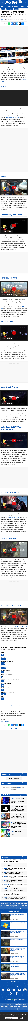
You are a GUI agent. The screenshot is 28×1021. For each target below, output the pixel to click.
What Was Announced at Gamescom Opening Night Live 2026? (15, 885)
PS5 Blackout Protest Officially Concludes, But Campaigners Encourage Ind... (14, 881)
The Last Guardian (8, 538)
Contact (3, 905)
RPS (23, 1009)
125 (9, 835)
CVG (19, 1009)
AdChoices (15, 999)
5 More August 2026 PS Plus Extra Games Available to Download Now (13, 873)
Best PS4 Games (5, 721)
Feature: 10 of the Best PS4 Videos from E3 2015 (14, 13)
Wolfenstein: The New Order (13, 117)
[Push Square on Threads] (11, 994)
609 (8, 811)
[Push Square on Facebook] (16, 994)
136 (9, 827)
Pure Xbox (15, 1004)
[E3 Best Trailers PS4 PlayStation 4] (14, 55)
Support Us (24, 903)
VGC (6, 1009)
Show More (14, 981)
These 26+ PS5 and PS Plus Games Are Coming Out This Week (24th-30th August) (15, 898)
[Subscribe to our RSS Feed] (3, 990)
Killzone (22, 301)
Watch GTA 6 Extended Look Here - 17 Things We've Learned (14, 869)
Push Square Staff (9, 19)
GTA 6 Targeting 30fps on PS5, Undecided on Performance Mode (13, 893)
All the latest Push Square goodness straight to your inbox (14, 1014)
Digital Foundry (4, 1006)
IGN (19, 1006)
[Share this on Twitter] (17, 23)
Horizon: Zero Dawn (9, 278)
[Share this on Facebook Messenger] (22, 23)
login (11, 705)
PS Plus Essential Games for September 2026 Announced (15, 864)
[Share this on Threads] (20, 23)
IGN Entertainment (21, 998)
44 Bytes (9, 999)
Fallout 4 (4, 176)
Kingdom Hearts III (8, 322)
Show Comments (14, 778)
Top (3, 903)
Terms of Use (17, 905)
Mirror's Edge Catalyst (14, 517)
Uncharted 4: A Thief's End (12, 605)
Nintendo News (13, 1006)
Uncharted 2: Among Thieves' (19, 626)
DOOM (3, 87)
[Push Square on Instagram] (25, 990)
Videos (11, 9)
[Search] (25, 2)
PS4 (7, 9)
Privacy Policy (9, 905)
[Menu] (2, 2)
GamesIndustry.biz (12, 1009)
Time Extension (22, 1004)
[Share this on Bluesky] (12, 23)
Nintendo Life (8, 1004)
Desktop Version (21, 908)
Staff (11, 903)
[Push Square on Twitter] (14, 990)
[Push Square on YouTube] (8, 990)
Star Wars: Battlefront (10, 493)
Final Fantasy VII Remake (11, 215)
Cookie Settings (12, 908)
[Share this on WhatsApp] (9, 23)
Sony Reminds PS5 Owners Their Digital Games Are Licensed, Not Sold (15, 860)
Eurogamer (24, 1006)
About (6, 903)
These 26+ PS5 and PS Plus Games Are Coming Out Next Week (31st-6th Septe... (15, 889)
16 (17, 728)
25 (9, 803)
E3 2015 (3, 9)
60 (9, 819)
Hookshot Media (9, 998)
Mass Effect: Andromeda (11, 387)
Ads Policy (24, 905)
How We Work (16, 903)
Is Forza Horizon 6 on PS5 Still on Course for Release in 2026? (15, 877)
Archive (5, 908)
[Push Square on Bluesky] (19, 990)
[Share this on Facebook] (14, 23)
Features (16, 9)
